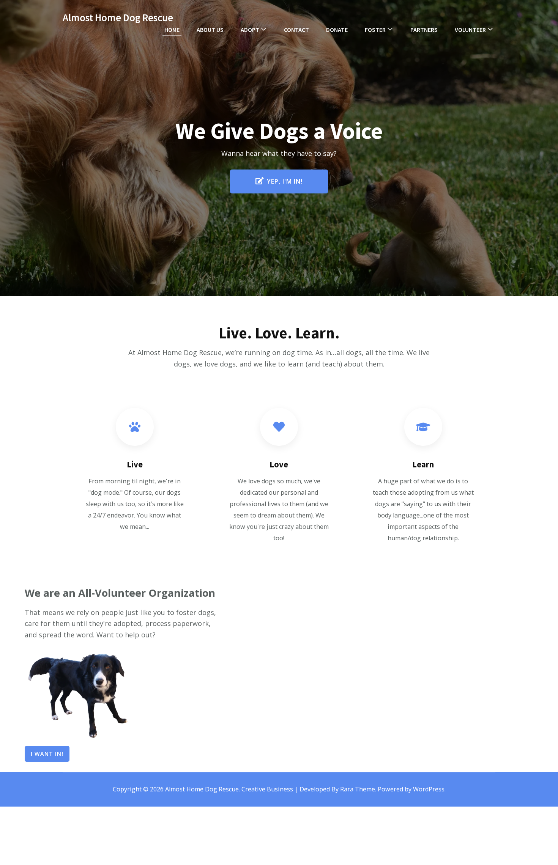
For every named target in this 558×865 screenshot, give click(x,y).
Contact (296, 29)
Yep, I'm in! (285, 181)
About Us (210, 29)
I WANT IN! (47, 753)
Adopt (250, 29)
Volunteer (470, 29)
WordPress (429, 789)
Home (172, 29)
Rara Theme (357, 789)
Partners (424, 29)
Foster (375, 29)
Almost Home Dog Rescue (118, 17)
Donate (337, 29)
